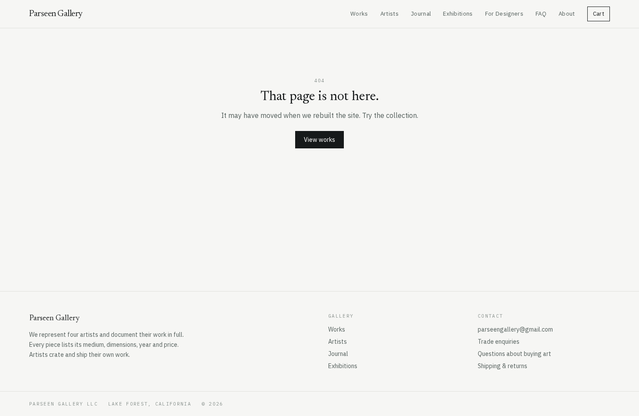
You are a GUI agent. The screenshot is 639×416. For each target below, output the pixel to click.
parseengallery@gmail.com (515, 329)
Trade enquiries (498, 342)
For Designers (504, 13)
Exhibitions (458, 13)
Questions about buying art (514, 354)
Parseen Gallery (56, 14)
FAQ (541, 13)
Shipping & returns (502, 366)
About (567, 13)
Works (359, 13)
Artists (389, 13)
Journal (421, 13)
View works (319, 140)
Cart (598, 13)
